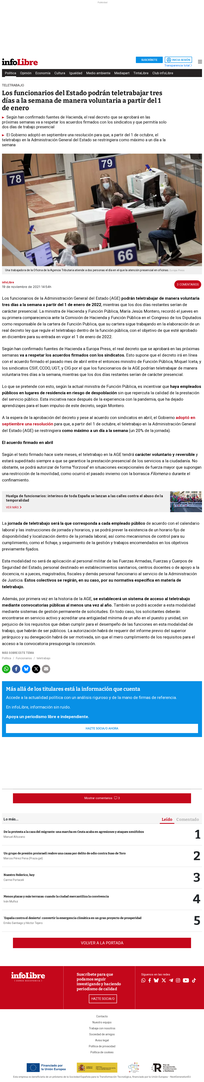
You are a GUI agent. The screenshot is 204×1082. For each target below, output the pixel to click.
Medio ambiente (98, 73)
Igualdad (75, 73)
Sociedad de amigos (102, 1034)
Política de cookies (102, 1052)
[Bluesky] (156, 980)
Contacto (102, 1016)
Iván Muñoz (11, 901)
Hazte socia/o (103, 999)
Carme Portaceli (14, 879)
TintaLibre (140, 73)
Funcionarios (24, 658)
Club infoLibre (162, 73)
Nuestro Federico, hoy (19, 875)
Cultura (59, 73)
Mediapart (121, 73)
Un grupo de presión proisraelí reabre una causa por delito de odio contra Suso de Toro (65, 853)
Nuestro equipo (102, 1022)
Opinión (25, 73)
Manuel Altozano (14, 836)
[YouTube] (186, 980)
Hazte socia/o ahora (102, 728)
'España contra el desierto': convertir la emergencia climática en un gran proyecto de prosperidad (72, 918)
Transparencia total (177, 65)
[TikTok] (194, 980)
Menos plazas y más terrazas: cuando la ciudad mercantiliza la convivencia (56, 896)
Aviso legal (102, 1040)
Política (10, 73)
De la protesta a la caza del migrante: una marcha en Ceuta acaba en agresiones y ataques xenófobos (74, 832)
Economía (42, 73)
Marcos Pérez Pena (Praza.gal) (23, 858)
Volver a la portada (102, 943)
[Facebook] (149, 980)
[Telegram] (171, 980)
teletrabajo (43, 658)
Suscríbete (149, 59)
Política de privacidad (102, 1046)
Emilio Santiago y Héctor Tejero (23, 923)
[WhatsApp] (143, 980)
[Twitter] (163, 980)
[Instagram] (178, 980)
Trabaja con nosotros (102, 1028)
